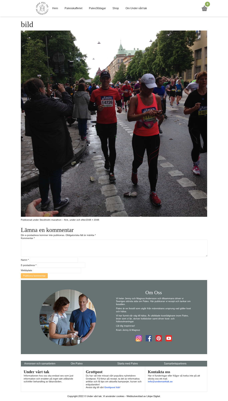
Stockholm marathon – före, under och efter (63, 219)
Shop (115, 8)
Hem (55, 8)
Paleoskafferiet (73, 8)
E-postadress (28, 265)
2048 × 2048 (92, 219)
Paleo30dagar (97, 8)
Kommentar (28, 238)
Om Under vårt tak (136, 8)
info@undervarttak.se (160, 381)
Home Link (42, 8)
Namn (25, 259)
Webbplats (26, 270)
